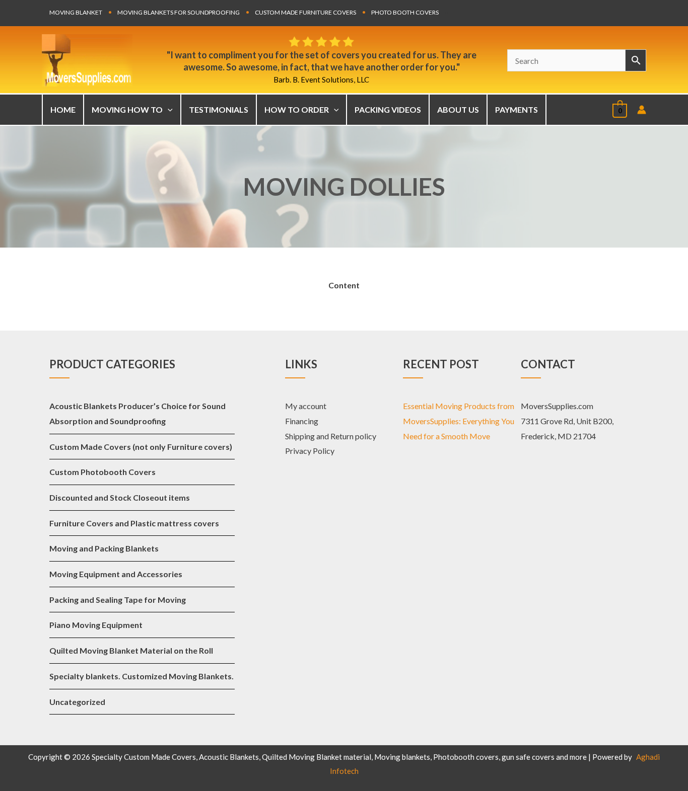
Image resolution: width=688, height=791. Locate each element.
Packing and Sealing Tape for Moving (117, 599)
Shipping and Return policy (330, 436)
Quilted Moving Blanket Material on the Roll (131, 650)
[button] (168, 109)
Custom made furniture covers (305, 12)
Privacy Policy (309, 450)
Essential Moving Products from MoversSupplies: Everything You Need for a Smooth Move (458, 420)
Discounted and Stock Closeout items (119, 497)
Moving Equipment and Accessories (115, 574)
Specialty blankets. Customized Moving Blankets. (141, 676)
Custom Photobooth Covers (102, 472)
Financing (301, 421)
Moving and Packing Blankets (104, 548)
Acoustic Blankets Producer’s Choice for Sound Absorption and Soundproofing (137, 413)
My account (305, 406)
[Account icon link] (641, 109)
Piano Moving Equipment (96, 624)
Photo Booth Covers (405, 12)
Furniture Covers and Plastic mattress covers (134, 523)
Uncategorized (77, 701)
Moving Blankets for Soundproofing (178, 12)
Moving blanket (75, 12)
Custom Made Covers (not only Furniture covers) (140, 446)
